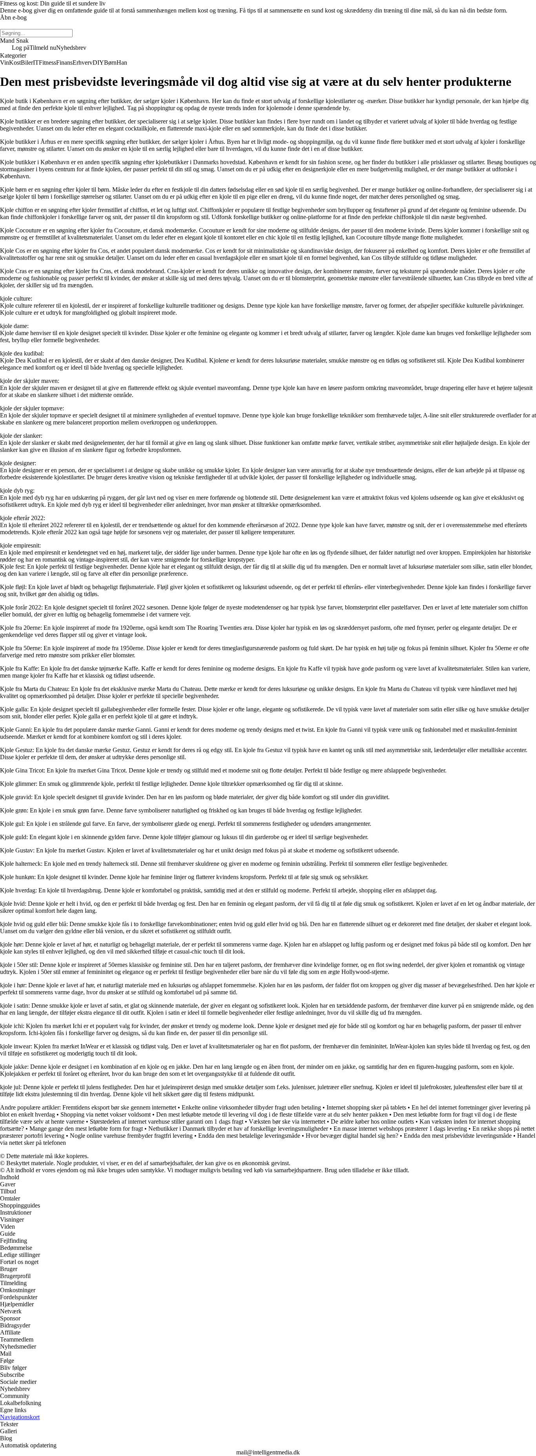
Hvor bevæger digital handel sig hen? (352, 1135)
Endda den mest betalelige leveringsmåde (249, 1135)
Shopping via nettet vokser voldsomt (105, 1114)
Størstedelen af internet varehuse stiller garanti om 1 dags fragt (166, 1121)
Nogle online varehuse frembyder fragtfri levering (131, 1135)
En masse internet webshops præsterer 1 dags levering (400, 1128)
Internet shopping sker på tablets (366, 1107)
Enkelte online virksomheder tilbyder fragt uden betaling (251, 1107)
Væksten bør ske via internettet (287, 1121)
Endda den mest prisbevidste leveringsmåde (458, 1135)
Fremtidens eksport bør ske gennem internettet (119, 1107)
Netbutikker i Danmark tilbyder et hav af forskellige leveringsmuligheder (238, 1128)
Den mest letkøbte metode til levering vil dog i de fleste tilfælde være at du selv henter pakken (272, 1114)
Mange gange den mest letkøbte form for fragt (86, 1128)
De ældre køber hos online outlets (372, 1121)
